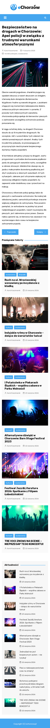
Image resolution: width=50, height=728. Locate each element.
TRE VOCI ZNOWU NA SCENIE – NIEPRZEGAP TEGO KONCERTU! (24, 542)
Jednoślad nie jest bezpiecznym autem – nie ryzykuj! (30, 655)
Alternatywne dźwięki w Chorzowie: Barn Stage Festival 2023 (25, 438)
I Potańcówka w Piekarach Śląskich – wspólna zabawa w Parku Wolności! (23, 385)
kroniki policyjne (11, 54)
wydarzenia (23, 54)
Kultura (9, 327)
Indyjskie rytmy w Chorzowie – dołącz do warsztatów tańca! (24, 334)
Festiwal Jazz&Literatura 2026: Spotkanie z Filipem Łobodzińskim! (21, 491)
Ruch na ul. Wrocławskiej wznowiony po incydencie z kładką (22, 283)
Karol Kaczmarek (11, 51)
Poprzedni (11, 232)
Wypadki (22, 275)
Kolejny (40, 232)
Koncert (9, 430)
